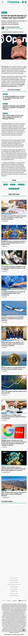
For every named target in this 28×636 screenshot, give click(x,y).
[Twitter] (23, 2)
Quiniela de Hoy (14, 591)
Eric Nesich (4, 322)
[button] (2, 2)
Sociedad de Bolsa (14, 586)
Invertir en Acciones (14, 582)
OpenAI (5, 184)
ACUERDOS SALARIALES (14, 188)
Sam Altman (21, 184)
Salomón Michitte (5, 472)
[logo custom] (14, 2)
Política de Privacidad (14, 595)
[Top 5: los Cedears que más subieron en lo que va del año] (14, 382)
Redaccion (4, 246)
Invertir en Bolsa (14, 577)
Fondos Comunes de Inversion (14, 584)
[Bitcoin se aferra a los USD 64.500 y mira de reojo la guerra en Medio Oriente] (14, 358)
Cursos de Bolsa (14, 589)
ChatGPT (13, 184)
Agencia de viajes (14, 593)
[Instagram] (26, 2)
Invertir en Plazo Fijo (14, 580)
